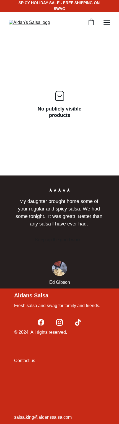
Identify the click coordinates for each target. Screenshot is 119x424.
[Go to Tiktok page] (78, 322)
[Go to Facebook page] (41, 322)
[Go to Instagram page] (59, 322)
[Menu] (107, 22)
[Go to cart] (91, 22)
